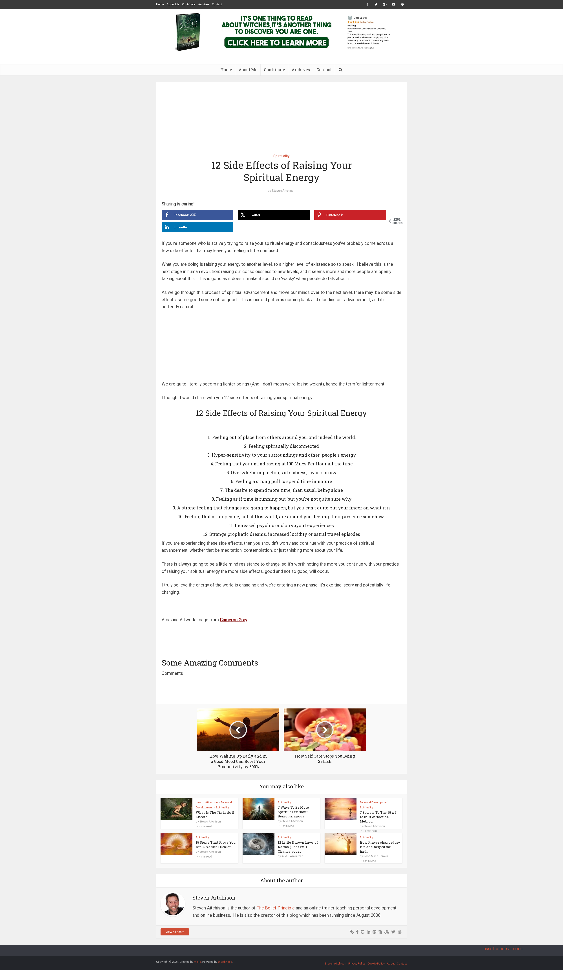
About (391, 963)
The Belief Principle (276, 908)
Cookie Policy (376, 963)
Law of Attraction (207, 802)
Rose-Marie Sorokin (376, 856)
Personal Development (374, 802)
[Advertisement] (281, 115)
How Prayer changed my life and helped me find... (380, 847)
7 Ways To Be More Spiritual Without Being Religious (293, 812)
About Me (173, 4)
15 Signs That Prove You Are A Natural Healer (216, 844)
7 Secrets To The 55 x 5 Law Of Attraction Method (378, 817)
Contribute (188, 4)
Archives (203, 4)
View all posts (174, 932)
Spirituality (281, 156)
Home (160, 4)
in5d (284, 856)
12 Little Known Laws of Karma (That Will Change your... (298, 847)
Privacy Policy (356, 963)
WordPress (225, 961)
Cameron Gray (233, 619)
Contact (217, 4)
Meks (197, 961)
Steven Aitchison (283, 190)
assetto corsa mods (503, 948)
